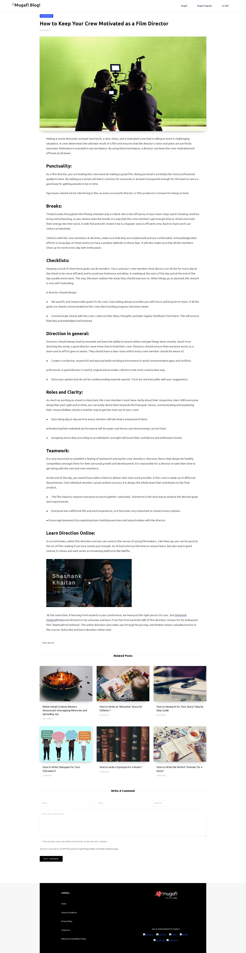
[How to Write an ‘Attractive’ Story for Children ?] (123, 683)
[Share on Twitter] (26, 154)
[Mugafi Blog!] (26, 6)
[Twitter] (173, 935)
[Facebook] (161, 935)
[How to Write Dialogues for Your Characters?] (66, 744)
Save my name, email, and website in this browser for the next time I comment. (75, 841)
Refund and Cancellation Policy (73, 939)
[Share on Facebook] (26, 147)
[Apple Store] (172, 940)
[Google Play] (159, 940)
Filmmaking (46, 16)
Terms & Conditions (69, 913)
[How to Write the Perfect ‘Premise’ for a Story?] (180, 744)
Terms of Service (106, 849)
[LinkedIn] (184, 935)
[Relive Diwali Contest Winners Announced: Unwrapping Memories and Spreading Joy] (66, 683)
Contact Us (65, 930)
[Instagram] (148, 935)
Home (63, 904)
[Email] (26, 170)
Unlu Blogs (48, 643)
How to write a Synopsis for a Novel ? (121, 767)
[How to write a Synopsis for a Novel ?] (123, 744)
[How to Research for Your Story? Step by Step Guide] (180, 683)
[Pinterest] (26, 162)
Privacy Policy (89, 849)
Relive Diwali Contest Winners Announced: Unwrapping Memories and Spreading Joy (65, 710)
